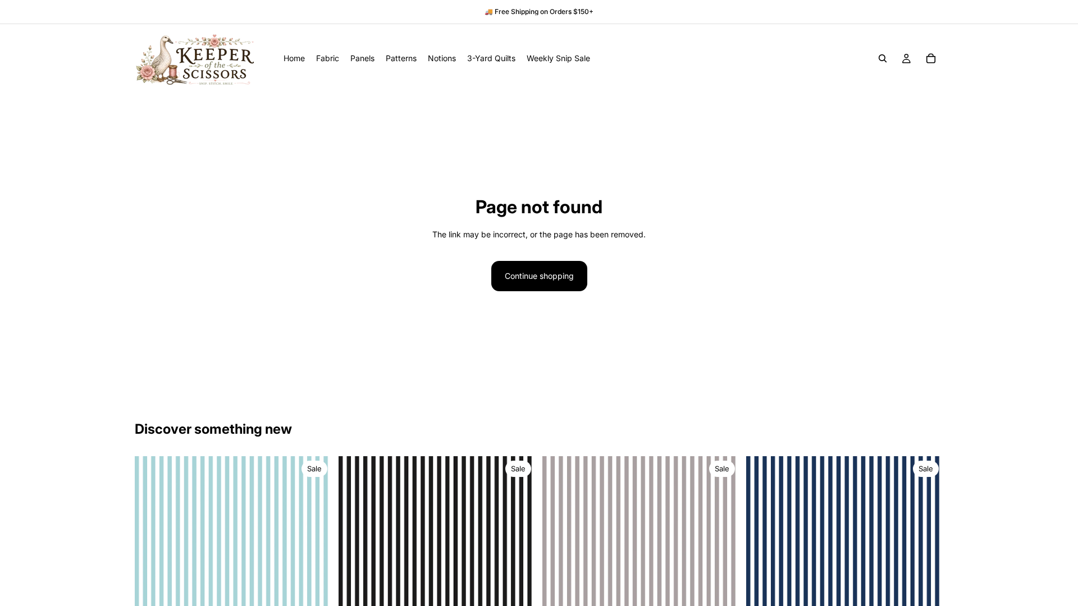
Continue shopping (539, 276)
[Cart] (931, 58)
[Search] (882, 58)
